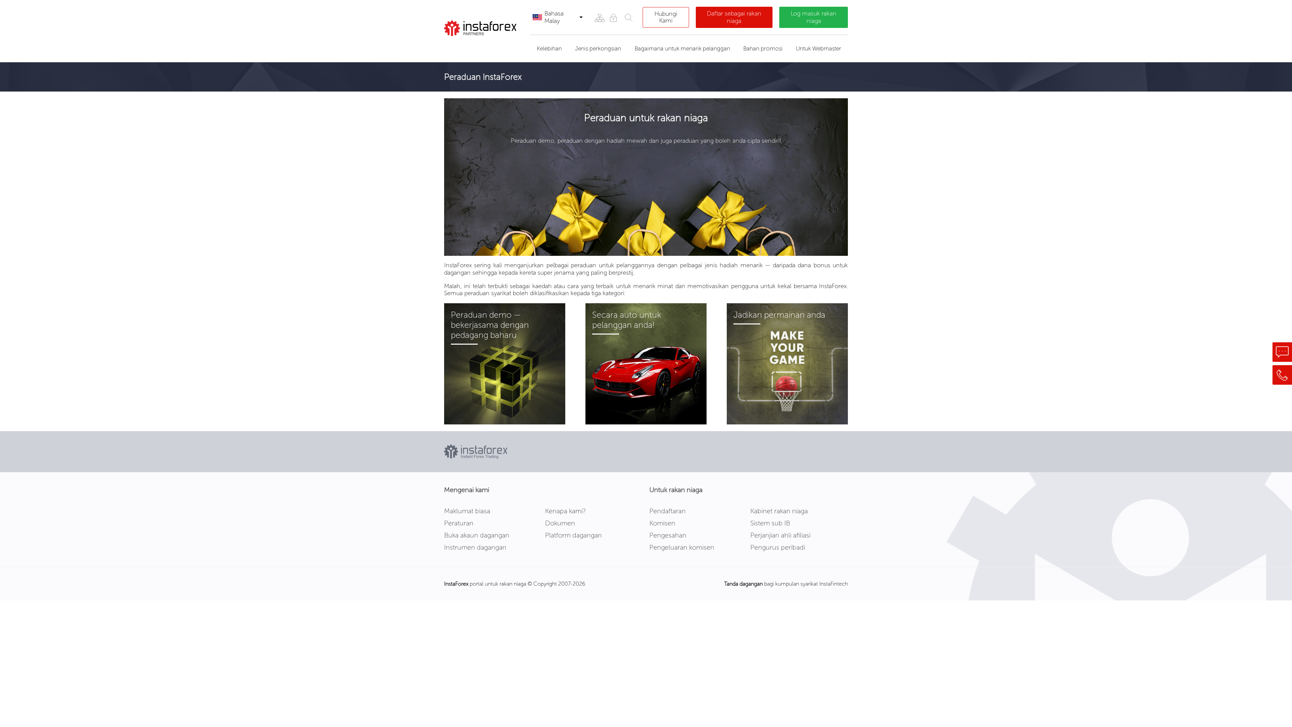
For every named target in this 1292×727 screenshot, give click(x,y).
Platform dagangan (573, 535)
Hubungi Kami (665, 17)
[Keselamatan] (613, 17)
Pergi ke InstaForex (482, 44)
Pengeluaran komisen (681, 547)
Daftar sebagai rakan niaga (734, 17)
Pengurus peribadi (777, 547)
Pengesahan (667, 535)
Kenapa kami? (565, 511)
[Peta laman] (599, 17)
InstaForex (456, 584)
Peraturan (458, 523)
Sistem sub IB (770, 523)
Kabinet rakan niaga (779, 511)
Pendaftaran (667, 511)
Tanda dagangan (743, 584)
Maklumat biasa (467, 511)
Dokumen (560, 523)
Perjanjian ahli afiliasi (780, 535)
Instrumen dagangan (475, 547)
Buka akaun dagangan (476, 535)
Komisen (662, 523)
